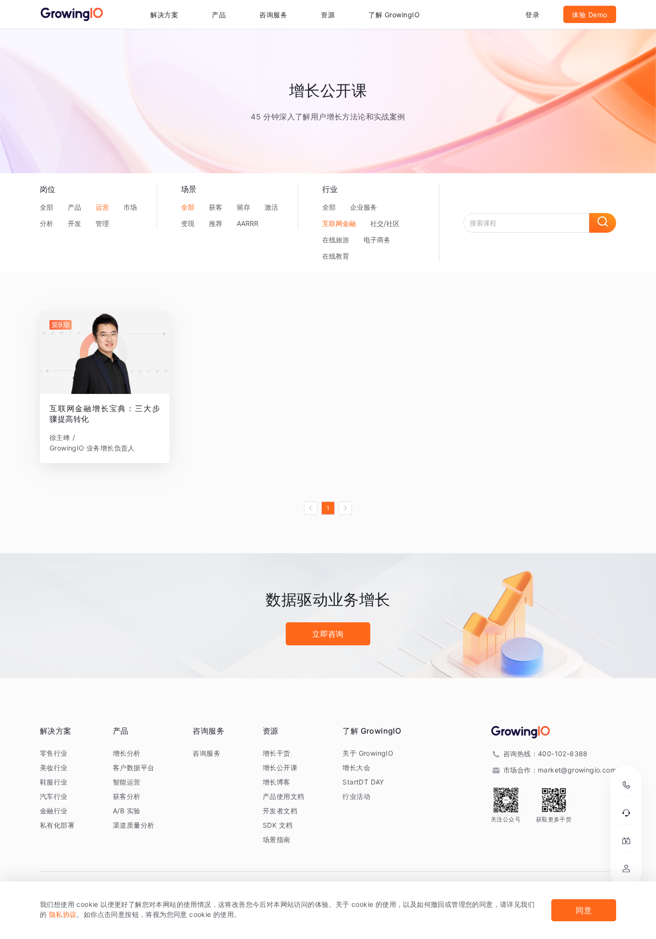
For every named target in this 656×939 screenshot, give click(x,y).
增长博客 (277, 782)
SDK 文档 (277, 825)
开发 (74, 223)
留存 (243, 207)
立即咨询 (328, 634)
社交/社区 (385, 223)
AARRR (247, 223)
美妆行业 (54, 767)
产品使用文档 (283, 796)
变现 (187, 223)
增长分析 (127, 753)
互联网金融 (339, 223)
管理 (102, 223)
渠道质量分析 (133, 825)
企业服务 (363, 207)
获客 (215, 207)
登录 (532, 15)
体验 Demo (589, 15)
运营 (102, 207)
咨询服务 (273, 15)
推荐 (215, 223)
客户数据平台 (133, 767)
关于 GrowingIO (367, 753)
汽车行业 (54, 796)
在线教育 (335, 256)
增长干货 (277, 753)
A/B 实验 (126, 811)
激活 (271, 207)
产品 (74, 207)
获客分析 (127, 796)
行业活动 (356, 796)
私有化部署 (57, 825)
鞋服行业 (54, 782)
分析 (46, 223)
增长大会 (356, 767)
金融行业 (54, 811)
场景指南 (277, 839)
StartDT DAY (363, 782)
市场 (130, 207)
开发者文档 (280, 811)
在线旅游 (335, 240)
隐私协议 (63, 914)
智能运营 (127, 782)
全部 (46, 207)
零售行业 (54, 753)
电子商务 (377, 240)
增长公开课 (280, 767)
